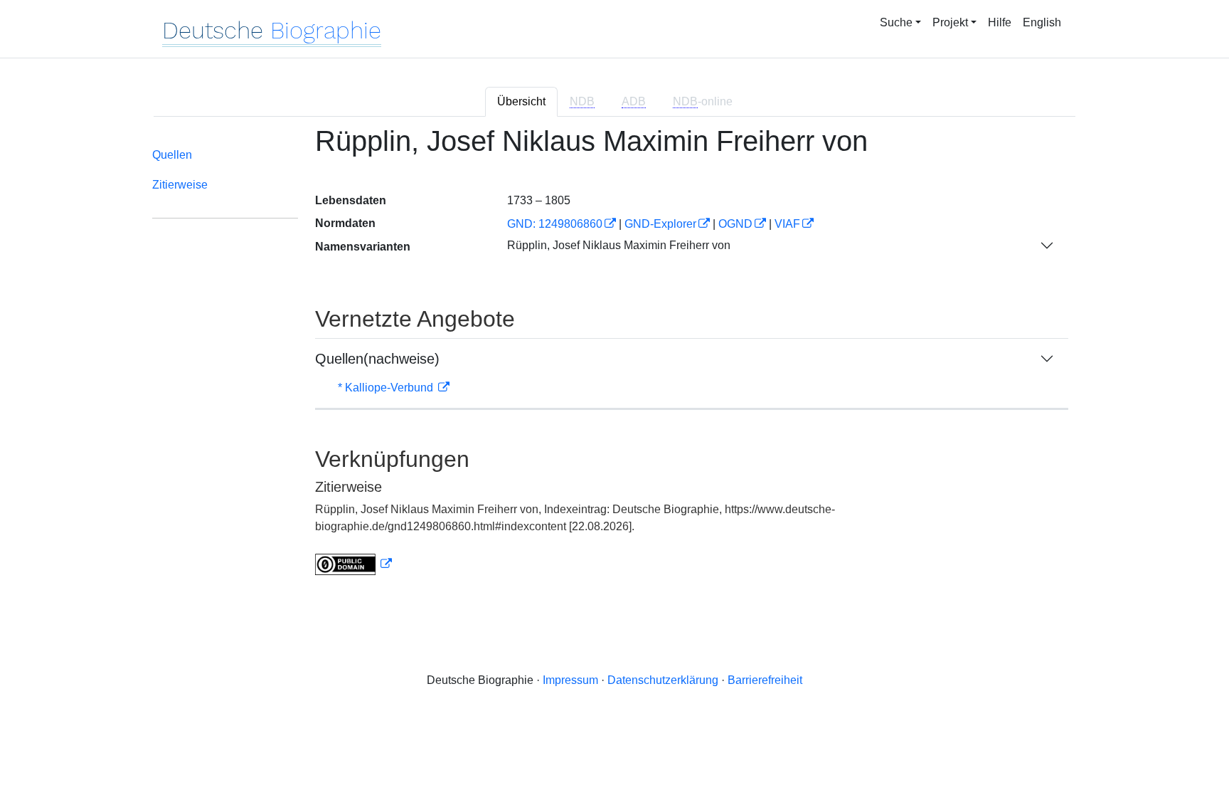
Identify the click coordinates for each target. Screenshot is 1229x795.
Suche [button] (896, 22)
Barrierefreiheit (765, 680)
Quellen (172, 155)
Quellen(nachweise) (377, 359)
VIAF (787, 224)
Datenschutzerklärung (662, 680)
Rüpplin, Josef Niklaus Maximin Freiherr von (618, 245)
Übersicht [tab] (521, 101)
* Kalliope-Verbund (387, 387)
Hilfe (999, 22)
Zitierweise (180, 185)
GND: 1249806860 (554, 224)
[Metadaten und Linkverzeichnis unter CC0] (353, 564)
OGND (735, 224)
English (1042, 22)
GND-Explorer (660, 224)
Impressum (570, 680)
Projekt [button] (950, 22)
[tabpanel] (614, 359)
